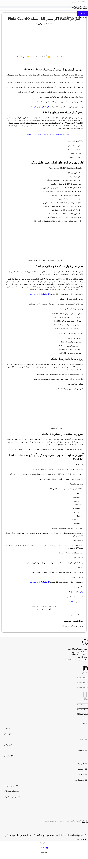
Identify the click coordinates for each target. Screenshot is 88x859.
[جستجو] (21, 3)
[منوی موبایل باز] (67, 3)
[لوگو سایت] (44, 3)
